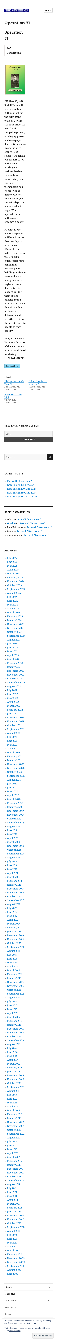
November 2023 (15, 628)
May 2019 (12, 834)
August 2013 (13, 1091)
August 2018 (13, 857)
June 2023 (12, 647)
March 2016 (13, 970)
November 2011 (15, 1172)
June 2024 (12, 600)
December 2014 (15, 1028)
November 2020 (16, 768)
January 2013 (14, 1118)
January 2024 (14, 620)
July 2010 (12, 1234)
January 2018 (14, 884)
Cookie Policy (14, 1331)
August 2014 (13, 1044)
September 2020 (16, 775)
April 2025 (13, 569)
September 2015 (15, 993)
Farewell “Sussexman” (19, 481)
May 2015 (12, 1009)
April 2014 (12, 1059)
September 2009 (16, 1266)
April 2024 (13, 608)
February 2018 (15, 880)
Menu (48, 10)
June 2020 (12, 787)
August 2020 (14, 779)
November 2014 (15, 1032)
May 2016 (12, 962)
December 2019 (15, 810)
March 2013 (13, 1110)
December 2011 (15, 1168)
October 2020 (14, 772)
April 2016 (12, 966)
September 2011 (15, 1180)
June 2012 (12, 1145)
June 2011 (12, 1192)
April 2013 (12, 1106)
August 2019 (13, 826)
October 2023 (14, 631)
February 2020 (15, 803)
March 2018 (13, 877)
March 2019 (13, 842)
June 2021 (12, 740)
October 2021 (14, 725)
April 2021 (12, 748)
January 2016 (14, 978)
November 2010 (15, 1219)
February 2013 (14, 1114)
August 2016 (13, 951)
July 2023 (12, 643)
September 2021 (15, 729)
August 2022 (14, 686)
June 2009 (12, 1273)
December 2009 (16, 1258)
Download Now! (12, 366)
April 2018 (13, 873)
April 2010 (13, 1246)
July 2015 (12, 1001)
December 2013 (15, 1075)
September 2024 (16, 589)
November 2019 (15, 814)
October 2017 (14, 896)
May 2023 (12, 651)
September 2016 (15, 947)
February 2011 (14, 1207)
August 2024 (14, 593)
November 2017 (15, 892)
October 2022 (14, 678)
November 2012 (15, 1126)
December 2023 (15, 624)
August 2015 (13, 997)
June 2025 (12, 561)
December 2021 (15, 717)
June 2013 (12, 1098)
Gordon (11, 523)
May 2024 (12, 604)
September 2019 (15, 822)
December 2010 (15, 1215)
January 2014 (14, 1071)
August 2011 (13, 1184)
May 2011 (12, 1196)
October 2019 (14, 818)
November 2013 (15, 1079)
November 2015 (15, 986)
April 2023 (13, 655)
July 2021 (12, 737)
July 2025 (12, 558)
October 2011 (14, 1176)
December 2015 (15, 982)
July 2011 (11, 1188)
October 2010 (14, 1223)
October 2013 (14, 1083)
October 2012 (14, 1129)
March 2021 (13, 752)
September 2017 (15, 900)
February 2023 (15, 663)
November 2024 (15, 581)
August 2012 (13, 1137)
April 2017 (12, 919)
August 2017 (13, 904)
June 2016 (12, 958)
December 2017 (15, 888)
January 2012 (14, 1164)
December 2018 (15, 845)
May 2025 (12, 565)
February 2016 (14, 974)
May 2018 (12, 869)
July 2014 (12, 1048)
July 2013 (12, 1094)
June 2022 (12, 694)
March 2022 (13, 705)
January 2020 (14, 807)
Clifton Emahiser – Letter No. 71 (37, 382)
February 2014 (14, 1067)
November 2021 (15, 721)
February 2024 (15, 616)
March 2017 (13, 923)
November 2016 (15, 939)
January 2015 (14, 1024)
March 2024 (13, 612)
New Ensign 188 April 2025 (22, 496)
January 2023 (14, 667)
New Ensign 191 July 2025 (20, 485)
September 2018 (16, 853)
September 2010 (16, 1227)
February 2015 (14, 1021)
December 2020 (15, 764)
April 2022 (13, 702)
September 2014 (15, 1040)
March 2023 (13, 659)
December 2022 (15, 670)
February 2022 (15, 709)
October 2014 (14, 1036)
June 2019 (12, 830)
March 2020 (14, 799)
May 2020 (12, 791)
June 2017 (12, 912)
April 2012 (12, 1153)
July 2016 (12, 954)
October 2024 (14, 585)
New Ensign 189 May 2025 (21, 492)
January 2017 (14, 931)
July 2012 (12, 1141)
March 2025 (13, 573)
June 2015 (12, 1005)
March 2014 (13, 1063)
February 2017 (14, 927)
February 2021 (14, 756)
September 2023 (16, 635)
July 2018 (12, 861)
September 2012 (15, 1133)
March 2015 (13, 1017)
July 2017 (12, 908)
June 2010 (12, 1238)
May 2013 (12, 1102)
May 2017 (12, 915)
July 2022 (12, 690)
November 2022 (15, 674)
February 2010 (15, 1254)
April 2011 (12, 1199)
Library (8, 1287)
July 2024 (12, 596)
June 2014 (12, 1052)
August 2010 (13, 1231)
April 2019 (12, 838)
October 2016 (14, 943)
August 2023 (14, 639)
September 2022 (16, 682)
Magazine (9, 1294)
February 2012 (14, 1161)
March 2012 (13, 1157)
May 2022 (12, 698)
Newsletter (10, 1307)
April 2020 (13, 795)
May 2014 (12, 1056)
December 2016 (15, 935)
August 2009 (14, 1270)
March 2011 (13, 1203)
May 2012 (12, 1149)
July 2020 (12, 783)
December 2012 (15, 1122)
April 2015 (12, 1013)
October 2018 (14, 849)
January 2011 (14, 1211)
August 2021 (13, 733)
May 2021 (12, 744)
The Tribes (10, 1300)
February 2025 (15, 577)
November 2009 (16, 1262)
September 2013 (15, 1087)
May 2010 (12, 1242)
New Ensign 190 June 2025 (21, 488)
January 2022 (14, 713)
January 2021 (14, 760)
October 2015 (14, 989)
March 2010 (13, 1250)
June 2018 (12, 865)
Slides (7, 1314)
